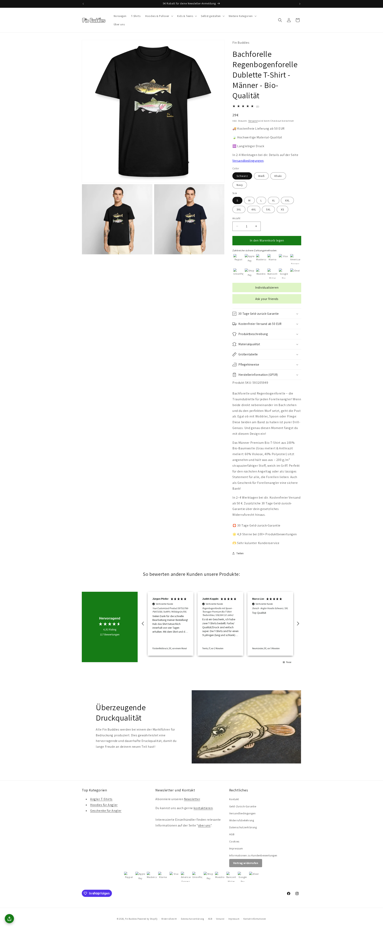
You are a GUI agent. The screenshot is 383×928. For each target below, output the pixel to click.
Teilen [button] (240, 553)
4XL (253, 209)
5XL (268, 209)
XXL (287, 200)
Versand (253, 120)
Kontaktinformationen (254, 918)
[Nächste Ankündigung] (299, 4)
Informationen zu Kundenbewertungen (253, 855)
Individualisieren (267, 287)
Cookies (234, 841)
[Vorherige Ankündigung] (83, 4)
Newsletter (192, 799)
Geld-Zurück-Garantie (242, 806)
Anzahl (236, 218)
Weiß (261, 176)
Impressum (236, 848)
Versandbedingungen (248, 161)
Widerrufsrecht (169, 918)
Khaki (278, 176)
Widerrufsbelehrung (241, 820)
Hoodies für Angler (104, 805)
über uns (204, 825)
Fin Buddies (131, 918)
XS (282, 209)
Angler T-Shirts (101, 799)
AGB (232, 834)
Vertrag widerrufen (245, 863)
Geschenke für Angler (105, 811)
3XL (239, 209)
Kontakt (234, 799)
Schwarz (242, 176)
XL (273, 200)
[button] (159, 16)
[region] (220, 624)
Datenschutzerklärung (243, 827)
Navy (240, 185)
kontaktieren (203, 808)
